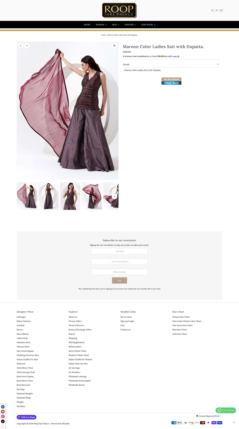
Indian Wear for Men (78, 363)
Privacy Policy (75, 321)
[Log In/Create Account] (216, 10)
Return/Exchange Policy (80, 329)
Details (126, 64)
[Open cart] (221, 10)
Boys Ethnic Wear (25, 380)
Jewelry (129, 24)
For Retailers (74, 372)
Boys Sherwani (23, 385)
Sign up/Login (127, 321)
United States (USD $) (209, 416)
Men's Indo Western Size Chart (186, 321)
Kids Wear (147, 24)
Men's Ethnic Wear (77, 351)
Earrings (21, 389)
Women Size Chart (181, 317)
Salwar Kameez (24, 321)
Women (100, 24)
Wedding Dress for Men (28, 355)
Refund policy (75, 346)
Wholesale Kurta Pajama (80, 380)
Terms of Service (76, 325)
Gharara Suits (23, 346)
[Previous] (21, 45)
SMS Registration (77, 342)
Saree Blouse (23, 334)
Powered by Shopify (60, 423)
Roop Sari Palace (41, 423)
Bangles (20, 402)
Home (87, 24)
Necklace (21, 406)
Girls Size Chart (179, 334)
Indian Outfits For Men (27, 359)
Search (72, 334)
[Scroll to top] (234, 422)
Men (114, 24)
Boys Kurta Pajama (25, 376)
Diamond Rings (24, 397)
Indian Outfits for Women (80, 359)
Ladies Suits (22, 338)
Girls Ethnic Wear (25, 368)
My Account (126, 317)
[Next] (27, 45)
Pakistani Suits (23, 342)
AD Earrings (74, 368)
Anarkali (20, 325)
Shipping (73, 338)
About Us (73, 317)
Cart (122, 325)
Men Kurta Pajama (25, 351)
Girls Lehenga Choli (26, 372)
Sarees (20, 329)
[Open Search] (212, 10)
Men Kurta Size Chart (182, 325)
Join (119, 280)
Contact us (125, 329)
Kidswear (21, 363)
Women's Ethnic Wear (79, 355)
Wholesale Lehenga (78, 376)
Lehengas (21, 317)
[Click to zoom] (114, 45)
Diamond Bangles (25, 393)
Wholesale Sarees (77, 385)
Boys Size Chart (179, 329)
